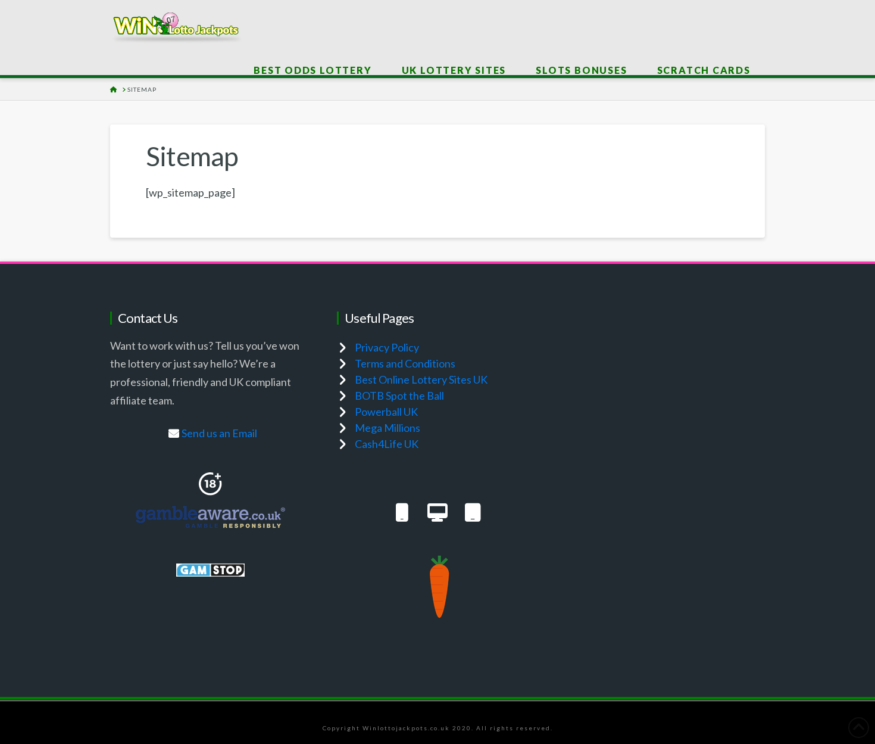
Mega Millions (387, 427)
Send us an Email (219, 433)
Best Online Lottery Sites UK (421, 379)
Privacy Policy (387, 347)
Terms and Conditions (405, 363)
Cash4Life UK (386, 443)
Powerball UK (386, 411)
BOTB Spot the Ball (399, 395)
